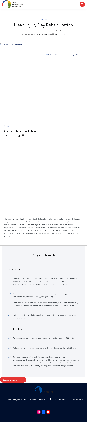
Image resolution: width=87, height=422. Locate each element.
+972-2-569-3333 (59, 399)
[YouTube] (48, 412)
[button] (82, 4)
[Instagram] (39, 412)
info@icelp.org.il (76, 399)
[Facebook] (43, 412)
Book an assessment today (13, 380)
